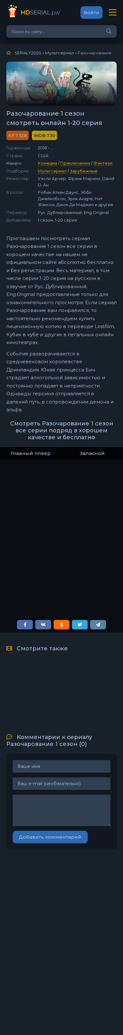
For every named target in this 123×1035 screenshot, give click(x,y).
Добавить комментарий (50, 837)
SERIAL (40, 12)
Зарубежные (83, 170)
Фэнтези (102, 163)
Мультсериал (52, 170)
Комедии (47, 163)
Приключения (75, 163)
